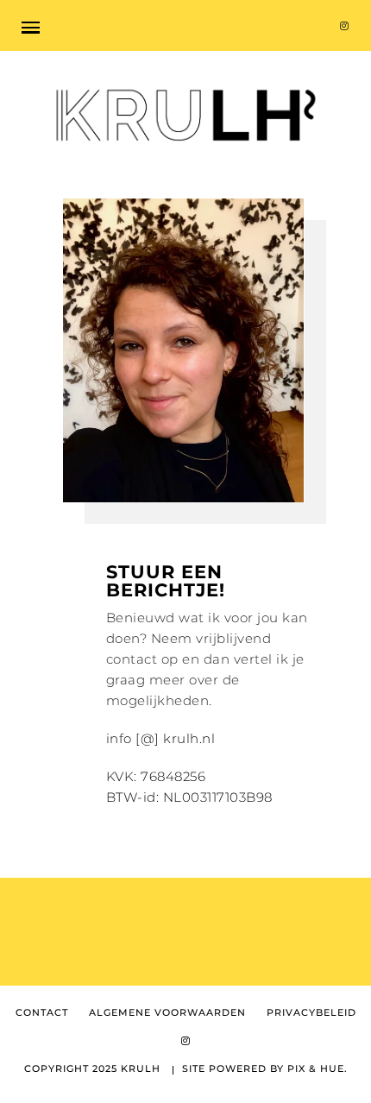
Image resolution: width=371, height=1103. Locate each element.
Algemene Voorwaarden (167, 1012)
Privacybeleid (311, 1012)
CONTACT (42, 1012)
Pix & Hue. (317, 1069)
